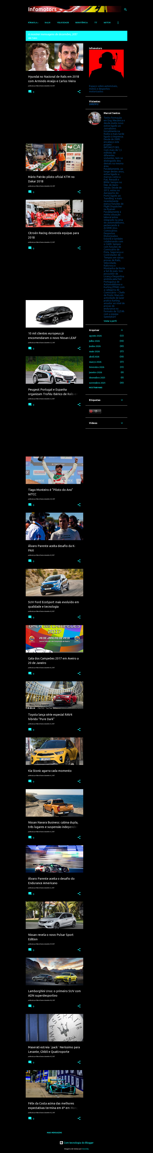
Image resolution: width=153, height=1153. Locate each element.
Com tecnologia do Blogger (78, 1142)
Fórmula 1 (33, 22)
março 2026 (95, 362)
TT (95, 22)
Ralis (47, 22)
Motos (107, 22)
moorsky (85, 1149)
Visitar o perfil (110, 321)
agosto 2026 (95, 335)
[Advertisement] (53, 120)
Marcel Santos (112, 113)
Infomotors (42, 9)
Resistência (81, 22)
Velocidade (63, 22)
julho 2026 (94, 341)
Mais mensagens (54, 1133)
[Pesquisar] (125, 9)
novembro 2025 (97, 382)
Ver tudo (32, 38)
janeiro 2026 (95, 372)
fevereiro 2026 (96, 367)
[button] (79, 92)
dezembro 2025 (97, 377)
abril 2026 (94, 356)
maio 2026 (94, 351)
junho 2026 (95, 346)
